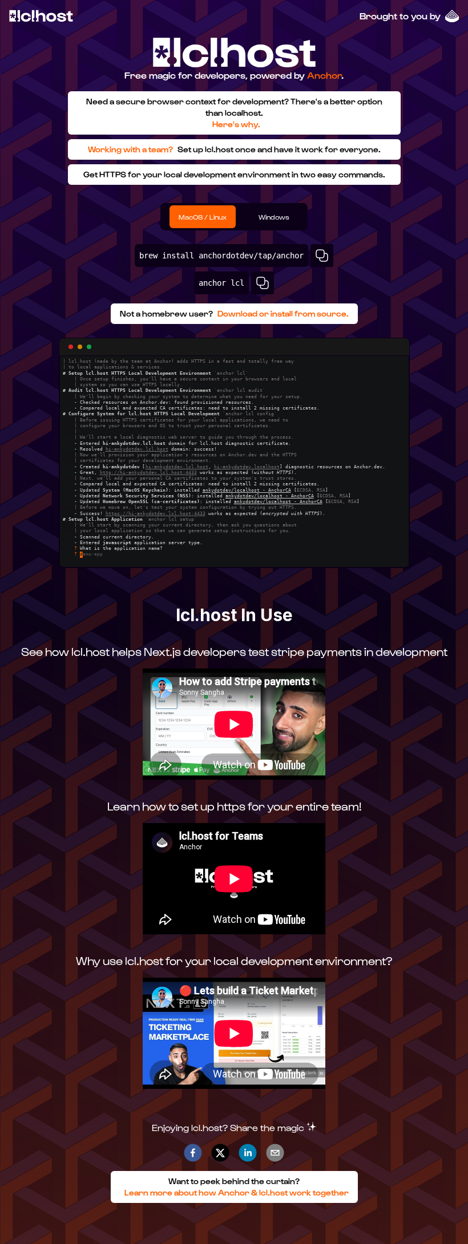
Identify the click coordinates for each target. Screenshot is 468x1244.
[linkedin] (248, 1153)
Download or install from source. (283, 313)
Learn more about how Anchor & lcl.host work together (236, 1192)
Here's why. (236, 124)
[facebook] (193, 1153)
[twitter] (220, 1153)
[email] (275, 1153)
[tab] (203, 216)
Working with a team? (130, 149)
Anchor (324, 75)
